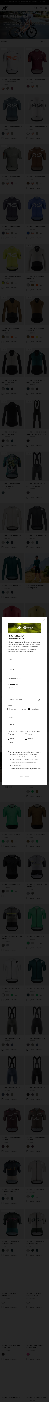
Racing (30, 734)
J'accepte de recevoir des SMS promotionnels (25, 769)
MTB (11, 743)
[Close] (43, 620)
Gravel (12, 739)
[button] (24, 717)
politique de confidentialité (19, 755)
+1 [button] (9, 688)
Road (12, 734)
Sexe (10, 705)
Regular (30, 739)
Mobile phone (13, 684)
